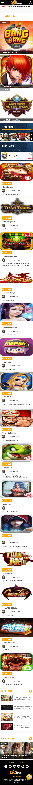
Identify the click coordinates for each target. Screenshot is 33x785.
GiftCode (7, 691)
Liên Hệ (11, 762)
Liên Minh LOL (7, 187)
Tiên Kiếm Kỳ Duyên (9, 327)
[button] (31, 139)
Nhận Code (20, 698)
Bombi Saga (6, 362)
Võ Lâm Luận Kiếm (9, 433)
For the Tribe (6, 504)
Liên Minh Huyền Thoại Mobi (14, 120)
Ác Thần (5, 539)
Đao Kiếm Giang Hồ (9, 293)
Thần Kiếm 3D (7, 573)
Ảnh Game (7, 738)
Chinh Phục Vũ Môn (9, 643)
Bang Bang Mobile (10, 52)
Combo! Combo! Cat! (9, 256)
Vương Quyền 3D (8, 677)
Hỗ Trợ (22, 762)
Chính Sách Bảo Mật (16, 776)
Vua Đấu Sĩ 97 (8, 86)
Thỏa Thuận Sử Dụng (16, 778)
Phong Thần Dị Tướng (10, 608)
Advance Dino (7, 468)
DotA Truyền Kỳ (7, 397)
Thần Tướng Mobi (8, 222)
